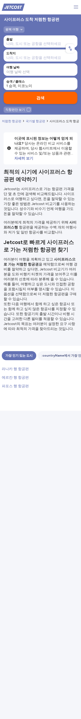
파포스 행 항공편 (15, 386)
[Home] (13, 7)
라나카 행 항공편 (15, 369)
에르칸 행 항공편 (15, 377)
